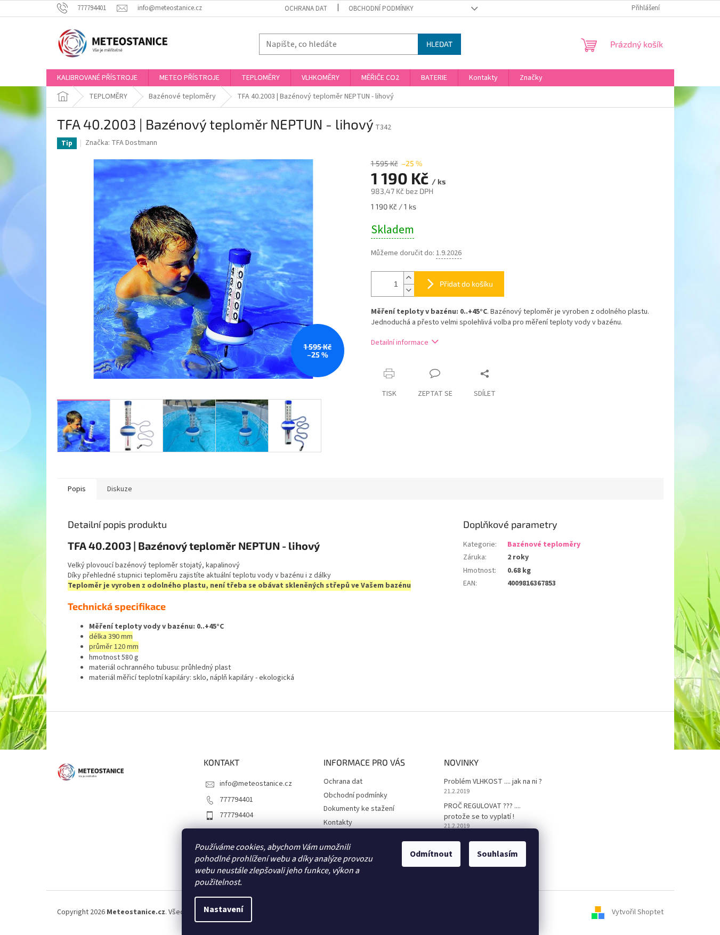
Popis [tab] (77, 489)
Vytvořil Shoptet (638, 912)
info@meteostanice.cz (256, 783)
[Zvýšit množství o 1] (408, 278)
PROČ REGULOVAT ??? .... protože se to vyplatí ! (482, 811)
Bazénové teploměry (543, 544)
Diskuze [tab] (119, 489)
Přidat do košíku (466, 283)
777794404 (236, 815)
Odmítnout (431, 854)
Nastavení (223, 909)
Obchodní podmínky (381, 8)
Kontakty (337, 822)
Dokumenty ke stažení (358, 808)
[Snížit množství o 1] (408, 290)
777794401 (236, 799)
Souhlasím (497, 854)
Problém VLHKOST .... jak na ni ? (493, 782)
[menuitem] (97, 77)
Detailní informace (399, 342)
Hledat (439, 43)
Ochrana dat (306, 8)
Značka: (121, 142)
